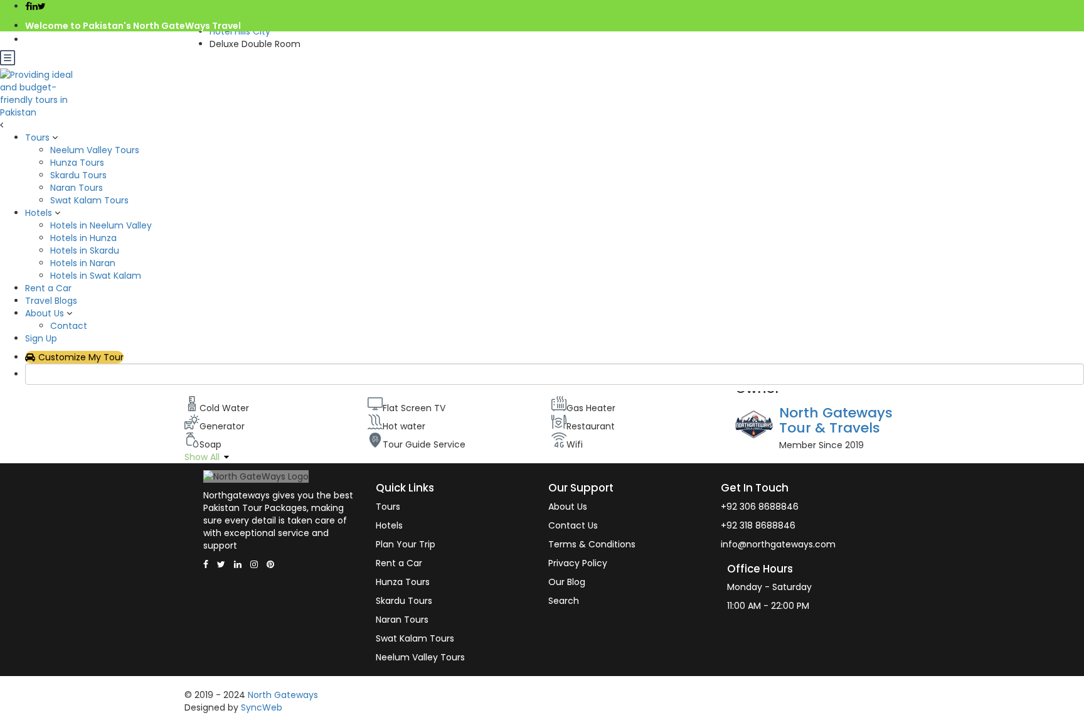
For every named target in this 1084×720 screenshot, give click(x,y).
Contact (68, 326)
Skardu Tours (78, 175)
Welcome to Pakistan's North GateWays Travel (133, 25)
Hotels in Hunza (83, 238)
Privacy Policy (577, 563)
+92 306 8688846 (760, 506)
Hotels (38, 213)
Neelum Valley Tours (94, 150)
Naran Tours (76, 187)
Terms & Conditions (591, 544)
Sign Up (41, 338)
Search (563, 600)
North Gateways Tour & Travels (836, 420)
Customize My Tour (81, 357)
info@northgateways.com (86, 39)
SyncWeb (261, 707)
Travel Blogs (51, 300)
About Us (44, 313)
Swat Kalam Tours (89, 200)
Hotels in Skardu (84, 250)
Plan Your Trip (405, 544)
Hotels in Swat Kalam (95, 275)
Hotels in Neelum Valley (101, 225)
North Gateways (283, 695)
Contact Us (573, 525)
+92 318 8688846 (758, 525)
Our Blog (566, 582)
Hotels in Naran (82, 263)
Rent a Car (48, 288)
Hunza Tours (77, 162)
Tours (37, 137)
